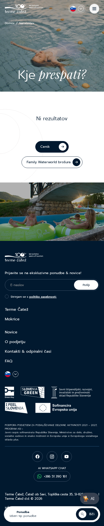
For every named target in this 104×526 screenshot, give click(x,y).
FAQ (8, 361)
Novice (11, 332)
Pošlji (86, 285)
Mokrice (12, 319)
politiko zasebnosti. (43, 297)
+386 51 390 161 (55, 476)
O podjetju (15, 342)
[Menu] (94, 8)
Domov (10, 23)
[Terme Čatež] (24, 8)
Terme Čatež (16, 309)
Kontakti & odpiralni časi (28, 351)
